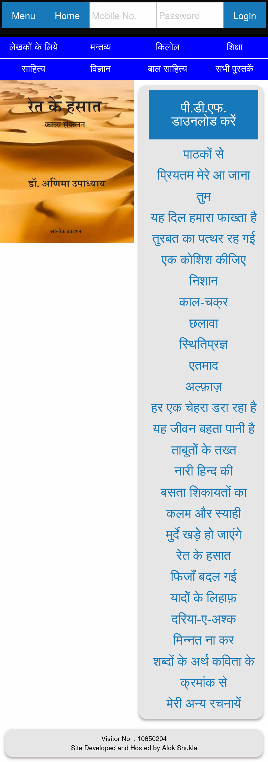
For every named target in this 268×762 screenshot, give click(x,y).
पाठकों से (203, 154)
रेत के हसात (203, 555)
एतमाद (203, 365)
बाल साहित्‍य (167, 68)
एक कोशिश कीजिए (203, 259)
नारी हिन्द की (204, 471)
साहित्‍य (33, 68)
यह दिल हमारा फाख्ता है (204, 217)
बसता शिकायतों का (204, 492)
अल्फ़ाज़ (203, 386)
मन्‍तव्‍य (100, 46)
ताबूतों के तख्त (203, 450)
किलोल (168, 46)
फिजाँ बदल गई (204, 576)
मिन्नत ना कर (203, 640)
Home (67, 15)
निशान (203, 281)
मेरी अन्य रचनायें (203, 703)
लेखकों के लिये (33, 46)
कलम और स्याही (203, 513)
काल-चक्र (203, 302)
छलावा (203, 323)
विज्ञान (100, 68)
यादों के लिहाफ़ (203, 598)
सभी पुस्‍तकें (234, 68)
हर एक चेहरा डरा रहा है (203, 407)
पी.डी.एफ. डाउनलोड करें (203, 114)
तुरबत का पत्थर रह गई (203, 238)
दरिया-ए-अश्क (203, 619)
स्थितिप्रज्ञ (203, 344)
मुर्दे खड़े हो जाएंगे (204, 534)
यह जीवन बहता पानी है (204, 428)
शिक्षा (235, 46)
